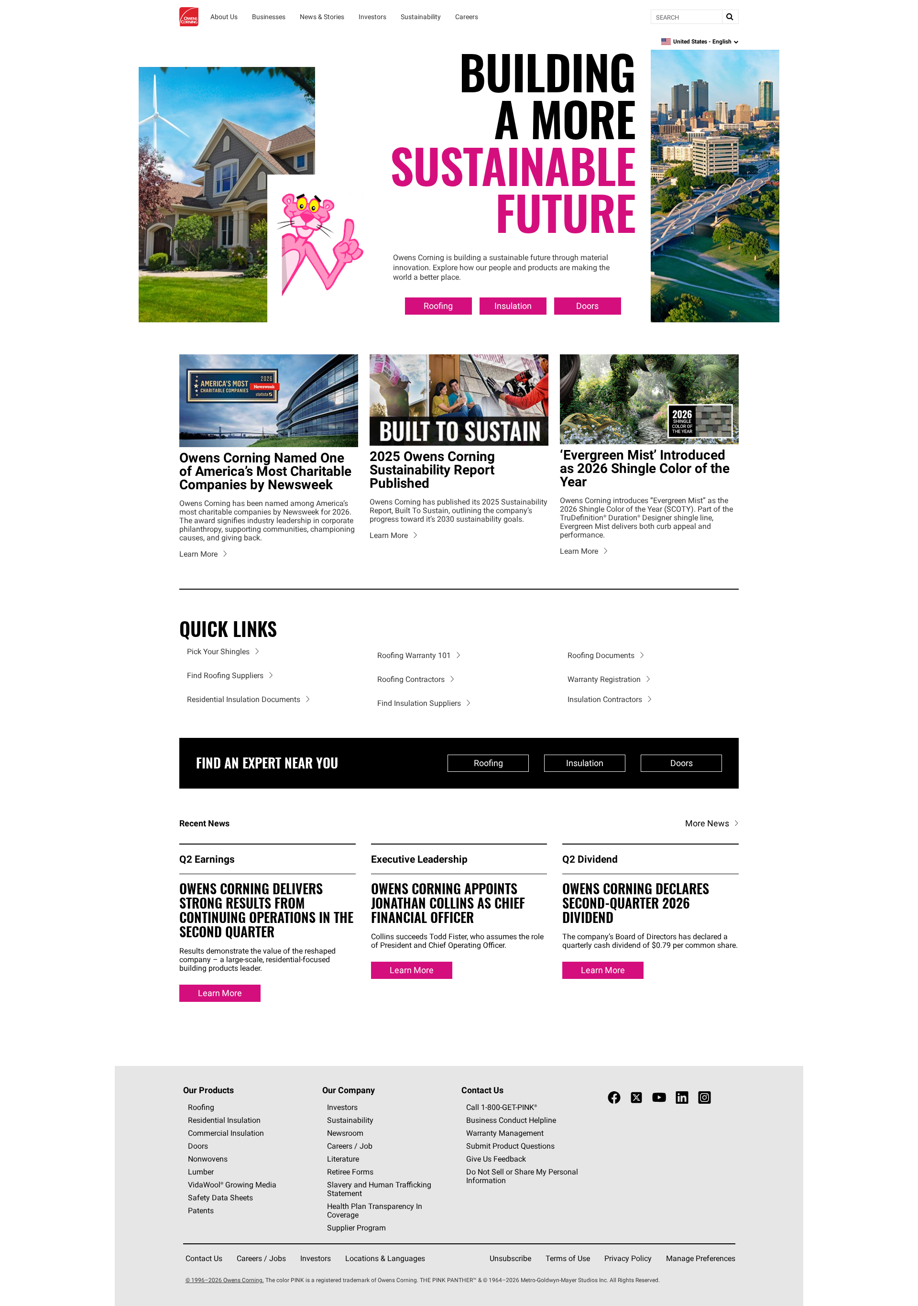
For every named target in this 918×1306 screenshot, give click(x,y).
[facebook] (614, 1098)
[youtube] (659, 1098)
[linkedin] (682, 1098)
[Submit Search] (730, 17)
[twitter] (636, 1098)
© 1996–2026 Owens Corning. (225, 1280)
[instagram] (704, 1098)
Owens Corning (188, 16)
